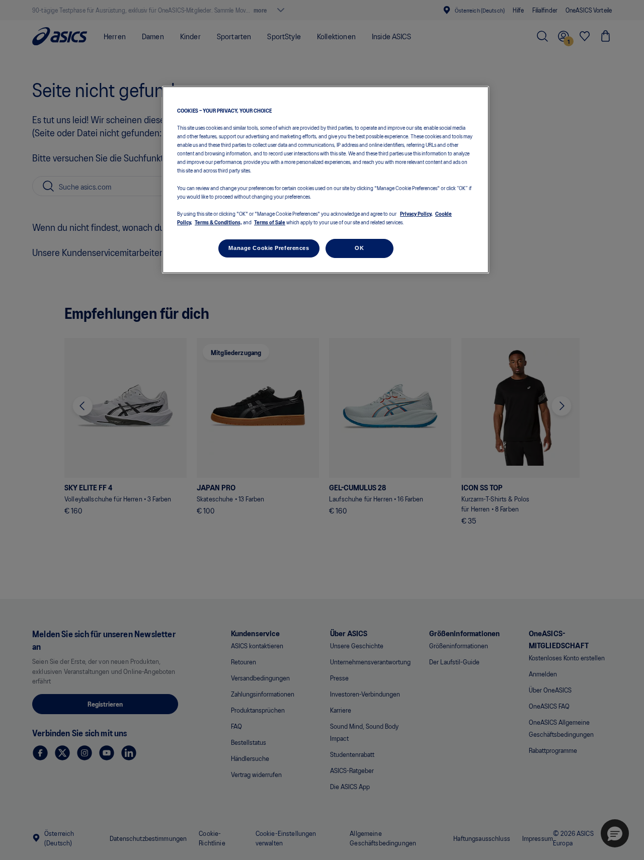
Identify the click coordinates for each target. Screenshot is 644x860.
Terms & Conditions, (218, 221)
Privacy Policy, (416, 213)
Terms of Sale (269, 221)
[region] (325, 180)
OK (359, 248)
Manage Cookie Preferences (268, 248)
